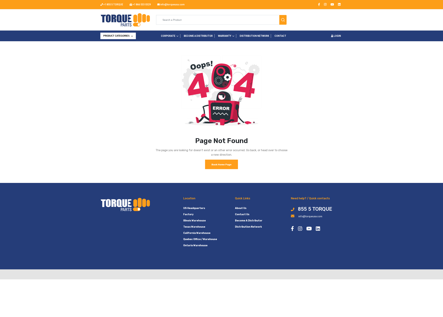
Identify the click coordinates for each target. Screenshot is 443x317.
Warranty (224, 36)
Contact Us (242, 214)
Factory (188, 214)
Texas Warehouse (194, 226)
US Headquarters (194, 208)
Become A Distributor (248, 220)
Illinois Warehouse (194, 220)
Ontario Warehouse (195, 245)
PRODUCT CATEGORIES (116, 36)
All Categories (113, 43)
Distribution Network (248, 226)
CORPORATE (168, 36)
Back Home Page (221, 164)
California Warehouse (196, 233)
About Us (240, 208)
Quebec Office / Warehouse (200, 239)
